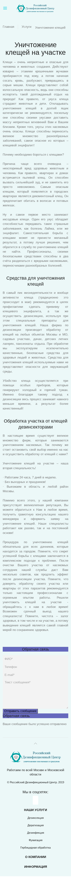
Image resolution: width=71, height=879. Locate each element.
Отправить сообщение (20, 711)
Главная (8, 26)
